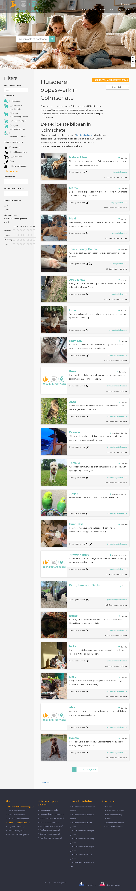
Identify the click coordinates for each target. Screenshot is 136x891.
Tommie (74, 463)
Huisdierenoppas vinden (19, 823)
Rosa (72, 371)
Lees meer (45, 782)
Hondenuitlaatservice (17, 136)
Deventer (124, 158)
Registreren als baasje (16, 827)
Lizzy (72, 676)
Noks (72, 646)
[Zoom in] (133, 58)
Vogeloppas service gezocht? (51, 826)
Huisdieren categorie (13, 142)
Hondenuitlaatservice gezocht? (52, 814)
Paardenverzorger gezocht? (51, 838)
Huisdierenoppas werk (120, 10)
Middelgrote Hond (19, 152)
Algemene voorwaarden (114, 823)
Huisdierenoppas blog (113, 815)
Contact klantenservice (113, 827)
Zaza (72, 401)
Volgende (91, 769)
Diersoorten (9, 177)
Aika (72, 707)
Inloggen (127, 4)
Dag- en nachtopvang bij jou (17, 127)
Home (74, 10)
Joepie (73, 493)
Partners (108, 819)
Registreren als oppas (16, 811)
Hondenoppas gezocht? (49, 810)
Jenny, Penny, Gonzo (83, 249)
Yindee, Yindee (79, 554)
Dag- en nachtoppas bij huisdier (19, 115)
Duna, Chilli (76, 524)
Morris (73, 188)
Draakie (74, 432)
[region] (68, 34)
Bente (73, 615)
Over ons (108, 807)
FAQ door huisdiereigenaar (18, 835)
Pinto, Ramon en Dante (84, 585)
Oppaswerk (9, 96)
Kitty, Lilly (75, 340)
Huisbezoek (16, 101)
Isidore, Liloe (78, 157)
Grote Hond (17, 157)
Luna (72, 310)
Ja (7, 206)
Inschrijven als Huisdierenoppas (111, 80)
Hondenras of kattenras (14, 188)
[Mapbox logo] (6, 66)
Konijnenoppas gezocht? (49, 822)
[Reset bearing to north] (133, 65)
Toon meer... (12, 171)
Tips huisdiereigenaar (16, 831)
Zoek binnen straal (12, 85)
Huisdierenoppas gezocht (93, 10)
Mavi (72, 218)
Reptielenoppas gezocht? (50, 830)
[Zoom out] (133, 61)
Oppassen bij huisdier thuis (16, 107)
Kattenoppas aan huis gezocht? (52, 818)
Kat (13, 161)
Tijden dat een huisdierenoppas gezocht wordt (15, 218)
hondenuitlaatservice (85, 135)
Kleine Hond (16, 147)
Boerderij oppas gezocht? (50, 834)
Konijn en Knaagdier (19, 166)
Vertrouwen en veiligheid (114, 811)
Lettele (124, 586)
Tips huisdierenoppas (16, 815)
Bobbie (74, 738)
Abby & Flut (77, 279)
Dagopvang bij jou (19, 121)
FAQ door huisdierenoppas (18, 819)
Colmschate (123, 372)
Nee (8, 210)
